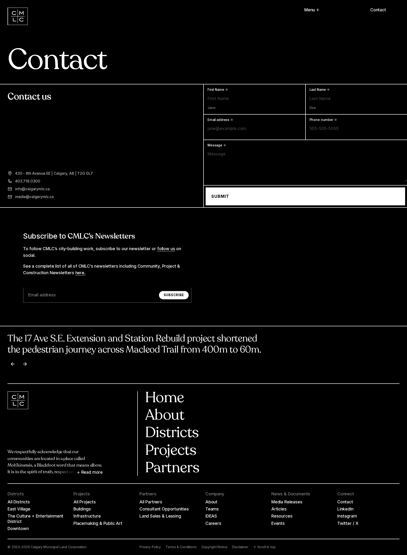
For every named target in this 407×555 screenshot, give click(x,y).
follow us (166, 248)
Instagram (347, 516)
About (164, 416)
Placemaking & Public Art (97, 523)
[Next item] (25, 364)
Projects (170, 451)
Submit (220, 196)
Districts (172, 433)
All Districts (19, 501)
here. (80, 272)
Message (215, 145)
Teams (212, 508)
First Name (216, 89)
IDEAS (211, 516)
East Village (19, 508)
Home (164, 398)
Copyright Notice (214, 547)
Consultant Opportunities (164, 508)
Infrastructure (87, 516)
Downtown (18, 528)
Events (278, 523)
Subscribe (174, 295)
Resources (281, 516)
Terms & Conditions (181, 547)
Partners (172, 468)
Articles (279, 508)
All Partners (150, 501)
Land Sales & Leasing (160, 516)
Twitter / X (347, 523)
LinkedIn (345, 508)
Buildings (82, 508)
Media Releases (286, 501)
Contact (378, 9)
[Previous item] (13, 364)
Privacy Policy (150, 547)
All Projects (84, 501)
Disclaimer (240, 547)
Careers (213, 523)
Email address (218, 120)
